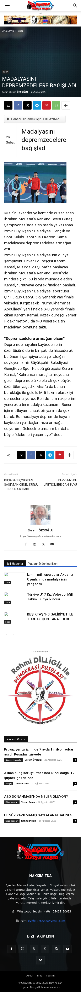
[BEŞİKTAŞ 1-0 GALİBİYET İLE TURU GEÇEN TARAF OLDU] (14, 618)
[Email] (8, 105)
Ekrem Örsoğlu (33, 759)
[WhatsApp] (56, 105)
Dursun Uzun (22, 783)
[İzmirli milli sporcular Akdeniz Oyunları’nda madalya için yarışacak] (14, 578)
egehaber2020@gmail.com (46, 921)
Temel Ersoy (28, 802)
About (29, 975)
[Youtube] (53, 544)
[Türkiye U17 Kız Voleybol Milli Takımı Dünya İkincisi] (14, 598)
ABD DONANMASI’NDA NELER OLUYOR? (36, 796)
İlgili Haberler (15, 563)
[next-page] (13, 634)
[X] (27, 105)
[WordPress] (56, 949)
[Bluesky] (40, 960)
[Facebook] (18, 105)
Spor (20, 31)
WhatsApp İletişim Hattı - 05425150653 (43, 911)
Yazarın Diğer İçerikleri (43, 563)
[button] (7, 5)
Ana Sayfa (8, 31)
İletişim (50, 975)
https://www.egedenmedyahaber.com (40, 536)
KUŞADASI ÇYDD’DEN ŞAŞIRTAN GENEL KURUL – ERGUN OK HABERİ (21, 484)
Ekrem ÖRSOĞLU (18, 91)
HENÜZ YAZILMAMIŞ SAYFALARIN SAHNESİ (38, 815)
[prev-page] (6, 634)
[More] (65, 105)
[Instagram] (36, 544)
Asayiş (8, 783)
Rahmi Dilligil (28, 820)
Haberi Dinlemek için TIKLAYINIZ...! (36, 119)
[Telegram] (37, 105)
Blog (39, 975)
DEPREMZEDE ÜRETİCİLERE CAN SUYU (60, 482)
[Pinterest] (46, 105)
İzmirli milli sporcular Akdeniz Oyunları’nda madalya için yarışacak (50, 579)
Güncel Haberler (13, 759)
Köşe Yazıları (11, 802)
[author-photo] (40, 524)
